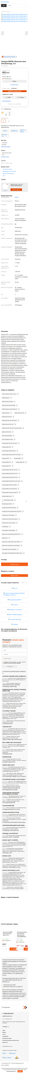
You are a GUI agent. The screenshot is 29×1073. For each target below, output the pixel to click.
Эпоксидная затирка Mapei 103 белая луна (12, 553)
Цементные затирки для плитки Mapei (11, 545)
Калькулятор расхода (9, 56)
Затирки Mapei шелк (6, 496)
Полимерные (5, 526)
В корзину (13, 949)
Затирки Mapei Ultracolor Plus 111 (9, 469)
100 (6, 114)
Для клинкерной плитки (7, 439)
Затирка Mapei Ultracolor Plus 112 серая (11, 454)
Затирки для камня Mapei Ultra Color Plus (11, 511)
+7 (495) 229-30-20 (7, 1013)
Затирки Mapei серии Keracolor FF (10, 492)
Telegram (21, 97)
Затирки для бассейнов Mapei (9, 507)
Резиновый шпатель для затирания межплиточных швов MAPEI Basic (22, 934)
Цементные (5, 538)
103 (9, 114)
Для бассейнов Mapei (7, 435)
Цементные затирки (6, 11)
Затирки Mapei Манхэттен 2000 (9, 484)
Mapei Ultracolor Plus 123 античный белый (12, 428)
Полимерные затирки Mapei (8, 530)
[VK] (14, 1046)
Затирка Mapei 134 (6, 447)
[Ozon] (4, 1053)
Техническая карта (7, 169)
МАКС (9, 97)
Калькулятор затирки (6, 1038)
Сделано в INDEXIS (5, 1065)
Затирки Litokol (5, 458)
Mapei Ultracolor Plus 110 (8, 424)
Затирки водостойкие (7, 503)
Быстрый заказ (14, 84)
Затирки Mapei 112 (6, 462)
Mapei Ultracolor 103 (19, 412)
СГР (4, 175)
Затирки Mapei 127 (6, 466)
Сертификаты (5, 1036)
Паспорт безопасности (8, 173)
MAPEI (16, 197)
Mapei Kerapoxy (5, 397)
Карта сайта (4, 1042)
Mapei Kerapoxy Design (7, 401)
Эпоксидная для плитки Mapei (9, 549)
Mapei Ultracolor (6, 412)
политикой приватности (11, 1071)
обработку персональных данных (12, 663)
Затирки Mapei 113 (20, 462)
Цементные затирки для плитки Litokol (11, 541)
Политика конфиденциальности (17, 1063)
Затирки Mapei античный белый (9, 488)
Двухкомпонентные (6, 431)
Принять (20, 1071)
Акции (3, 1030)
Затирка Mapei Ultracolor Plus (9, 450)
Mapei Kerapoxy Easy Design (8, 405)
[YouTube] (18, 1046)
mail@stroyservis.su (7, 1016)
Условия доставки (5, 146)
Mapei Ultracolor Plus (7, 416)
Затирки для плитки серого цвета (9, 519)
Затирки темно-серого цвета (8, 522)
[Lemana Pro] (16, 1058)
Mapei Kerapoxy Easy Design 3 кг (9, 409)
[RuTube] (21, 1046)
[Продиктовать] (23, 5)
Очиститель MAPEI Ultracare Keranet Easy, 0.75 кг (7, 934)
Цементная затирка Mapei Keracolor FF (11, 534)
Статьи (3, 1034)
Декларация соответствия (9, 171)
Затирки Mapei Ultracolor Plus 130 (10, 477)
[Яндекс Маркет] (6, 1058)
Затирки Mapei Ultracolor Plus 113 (10, 473)
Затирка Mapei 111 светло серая (9, 443)
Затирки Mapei (17, 458)
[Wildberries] (12, 1053)
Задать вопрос (16, 189)
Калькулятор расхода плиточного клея (10, 1040)
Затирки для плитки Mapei (8, 515)
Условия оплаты (5, 156)
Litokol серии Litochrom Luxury (9, 394)
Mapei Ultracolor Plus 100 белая (9, 420)
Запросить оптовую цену (14, 91)
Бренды (4, 1032)
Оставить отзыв (14, 564)
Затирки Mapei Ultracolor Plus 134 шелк (11, 481)
